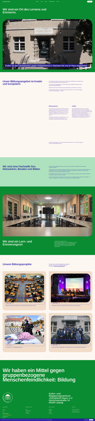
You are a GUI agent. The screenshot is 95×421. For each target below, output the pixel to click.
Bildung (4, 412)
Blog (26, 409)
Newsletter (50, 413)
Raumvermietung (28, 410)
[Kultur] (13, 411)
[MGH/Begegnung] (13, 416)
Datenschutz (27, 413)
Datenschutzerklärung (49, 419)
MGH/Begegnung (5, 416)
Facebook (50, 410)
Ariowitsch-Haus (6, 1)
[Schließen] (94, 419)
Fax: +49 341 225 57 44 (75, 410)
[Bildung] (13, 412)
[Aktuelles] (13, 409)
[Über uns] (13, 417)
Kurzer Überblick (6, 413)
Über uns (4, 417)
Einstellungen (86, 419)
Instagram (50, 409)
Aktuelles (4, 409)
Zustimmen (91, 419)
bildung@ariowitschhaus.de (59, 266)
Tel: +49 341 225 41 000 (75, 409)
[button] (91, 68)
